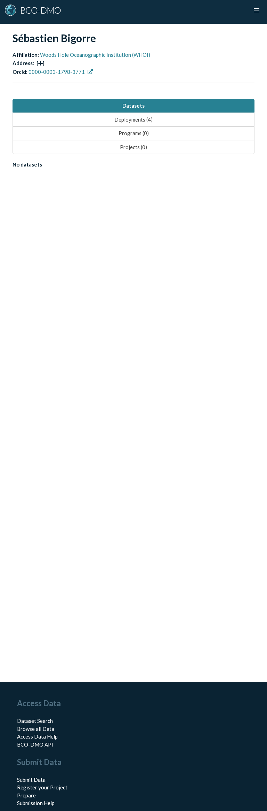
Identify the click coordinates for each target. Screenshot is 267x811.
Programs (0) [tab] (134, 133)
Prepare (26, 795)
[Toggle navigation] (256, 10)
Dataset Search (35, 721)
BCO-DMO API (35, 744)
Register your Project (42, 787)
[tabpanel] (133, 166)
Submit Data (31, 780)
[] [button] (40, 63)
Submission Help (36, 803)
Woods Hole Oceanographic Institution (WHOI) (95, 55)
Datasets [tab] (133, 105)
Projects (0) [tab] (133, 147)
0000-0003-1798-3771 (57, 72)
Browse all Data (35, 729)
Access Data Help (37, 736)
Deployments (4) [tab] (133, 119)
